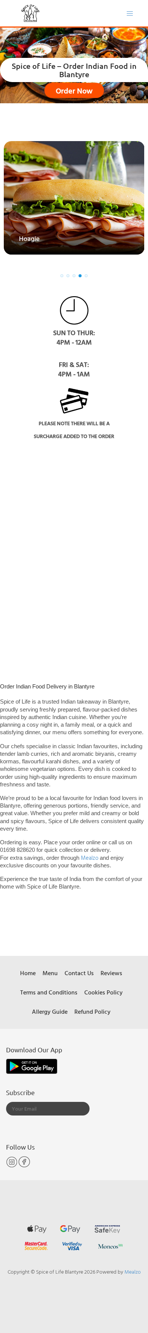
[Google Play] (31, 1066)
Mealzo (90, 858)
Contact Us (79, 972)
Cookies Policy (103, 992)
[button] (61, 275)
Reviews (111, 972)
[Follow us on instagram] (12, 1166)
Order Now (74, 90)
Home (28, 972)
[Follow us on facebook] (24, 1166)
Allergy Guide (50, 1011)
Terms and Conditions (48, 992)
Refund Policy (92, 1011)
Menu (50, 972)
